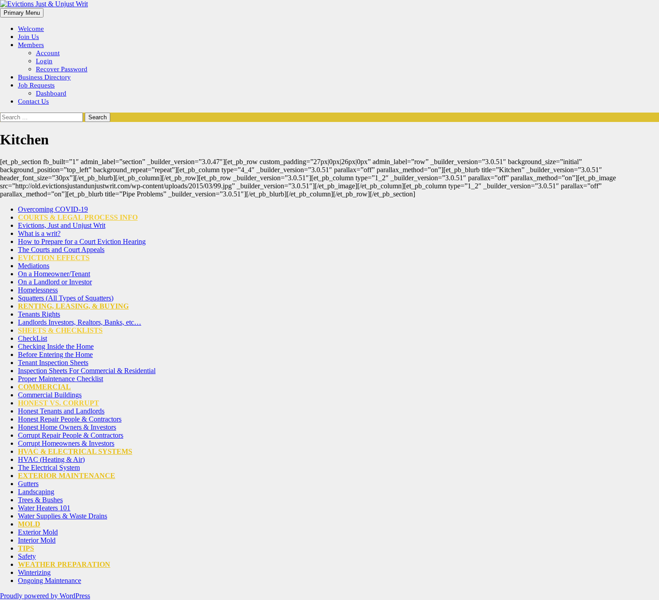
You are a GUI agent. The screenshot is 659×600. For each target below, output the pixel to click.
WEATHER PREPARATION (64, 564)
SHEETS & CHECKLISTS (60, 330)
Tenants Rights (39, 314)
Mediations (33, 266)
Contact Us (33, 101)
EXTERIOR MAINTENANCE (66, 475)
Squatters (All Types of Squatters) (65, 298)
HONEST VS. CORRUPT (58, 403)
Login (44, 61)
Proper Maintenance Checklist (60, 379)
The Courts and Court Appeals (61, 249)
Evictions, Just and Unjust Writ (61, 225)
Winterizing (34, 572)
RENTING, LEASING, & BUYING (73, 306)
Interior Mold (37, 540)
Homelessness (38, 290)
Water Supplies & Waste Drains (62, 516)
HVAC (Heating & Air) (51, 459)
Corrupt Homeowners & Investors (66, 443)
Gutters (28, 483)
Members (31, 44)
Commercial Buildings (50, 395)
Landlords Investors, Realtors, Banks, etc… (79, 322)
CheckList (32, 338)
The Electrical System (49, 467)
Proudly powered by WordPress (45, 596)
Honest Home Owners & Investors (67, 427)
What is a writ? (39, 233)
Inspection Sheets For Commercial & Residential (87, 370)
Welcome (31, 28)
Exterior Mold (38, 532)
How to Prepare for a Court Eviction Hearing (82, 241)
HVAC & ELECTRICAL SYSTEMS (75, 451)
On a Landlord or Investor (55, 282)
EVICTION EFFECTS (54, 257)
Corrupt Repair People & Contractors (70, 435)
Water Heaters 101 (44, 508)
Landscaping (36, 492)
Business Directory (44, 77)
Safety (27, 556)
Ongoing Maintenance (49, 580)
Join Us (28, 36)
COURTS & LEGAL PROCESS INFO (78, 217)
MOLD (29, 524)
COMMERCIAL (44, 387)
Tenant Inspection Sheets (53, 362)
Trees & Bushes (40, 500)
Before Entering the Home (55, 354)
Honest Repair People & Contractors (69, 419)
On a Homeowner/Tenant (54, 274)
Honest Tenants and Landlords (61, 411)
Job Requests (36, 85)
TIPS (26, 548)
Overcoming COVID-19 (53, 209)
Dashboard (51, 93)
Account (48, 53)
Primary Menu (22, 12)
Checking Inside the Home (56, 346)
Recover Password (61, 69)
